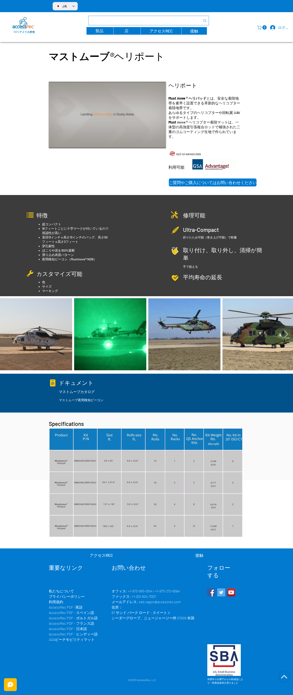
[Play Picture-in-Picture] (153, 142)
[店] (284, 677)
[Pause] (54, 142)
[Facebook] (211, 592)
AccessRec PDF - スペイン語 (71, 612)
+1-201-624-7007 (144, 596)
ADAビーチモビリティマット (71, 639)
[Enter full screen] (160, 142)
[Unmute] (60, 142)
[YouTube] (231, 592)
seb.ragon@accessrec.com (160, 602)
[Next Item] (286, 334)
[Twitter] (221, 592)
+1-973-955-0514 (140, 591)
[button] (100, 31)
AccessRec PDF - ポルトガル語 (73, 618)
